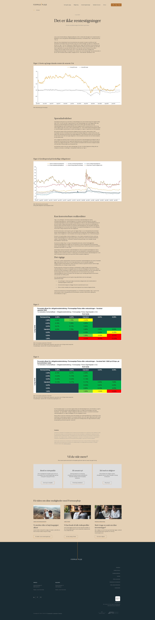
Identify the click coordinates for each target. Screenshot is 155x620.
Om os (104, 4)
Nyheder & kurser (96, 4)
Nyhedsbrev (118, 567)
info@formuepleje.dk (67, 443)
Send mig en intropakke (48, 482)
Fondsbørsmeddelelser (116, 573)
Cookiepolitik (55, 613)
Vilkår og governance (116, 579)
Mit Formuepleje (117, 602)
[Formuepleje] (40, 4)
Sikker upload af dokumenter (115, 584)
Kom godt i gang (67, 4)
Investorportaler (117, 587)
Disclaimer (60, 613)
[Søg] (119, 4)
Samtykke (118, 576)
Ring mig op (107, 482)
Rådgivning (76, 4)
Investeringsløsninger (85, 4)
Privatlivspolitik (49, 613)
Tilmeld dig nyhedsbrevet (77, 482)
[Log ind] (113, 4)
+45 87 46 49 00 (40, 589)
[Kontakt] (116, 4)
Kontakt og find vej (117, 570)
